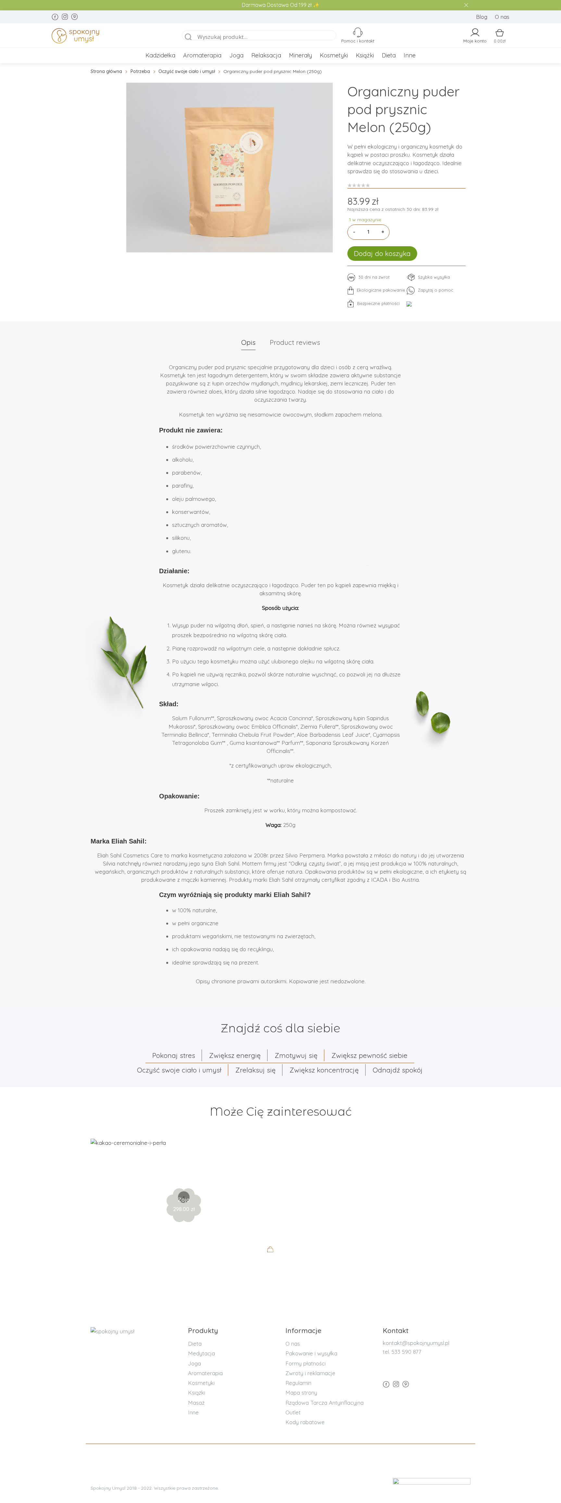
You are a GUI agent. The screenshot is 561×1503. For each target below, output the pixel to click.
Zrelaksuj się (255, 1070)
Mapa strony (301, 1392)
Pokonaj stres (173, 1055)
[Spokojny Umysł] (109, 37)
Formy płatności (305, 1363)
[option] (229, 167)
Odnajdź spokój (398, 1070)
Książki (365, 55)
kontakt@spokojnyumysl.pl (416, 1342)
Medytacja (201, 1353)
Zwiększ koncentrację (324, 1070)
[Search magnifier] (188, 37)
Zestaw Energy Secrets (183, 1178)
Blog (481, 16)
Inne (410, 55)
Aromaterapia (202, 55)
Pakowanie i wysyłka (311, 1353)
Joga (236, 55)
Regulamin (298, 1382)
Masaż (196, 1402)
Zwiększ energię (235, 1055)
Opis (248, 342)
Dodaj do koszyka (382, 253)
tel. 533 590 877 (402, 1351)
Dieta (389, 55)
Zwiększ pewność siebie (369, 1055)
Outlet (293, 1412)
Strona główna (106, 71)
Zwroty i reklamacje (310, 1373)
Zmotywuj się (296, 1055)
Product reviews (295, 342)
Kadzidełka (160, 55)
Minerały (300, 55)
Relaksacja (266, 55)
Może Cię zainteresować (281, 1112)
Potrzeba (140, 71)
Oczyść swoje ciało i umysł (186, 71)
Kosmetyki (334, 55)
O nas (502, 16)
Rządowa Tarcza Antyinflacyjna (324, 1402)
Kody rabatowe (305, 1422)
